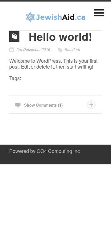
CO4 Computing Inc (58, 150)
